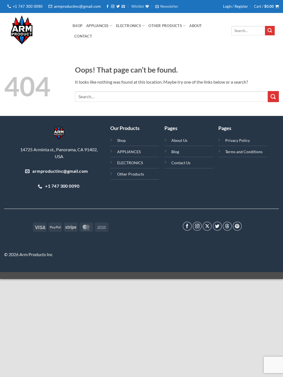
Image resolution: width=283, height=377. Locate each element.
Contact (83, 36)
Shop (121, 140)
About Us (179, 140)
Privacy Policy (237, 140)
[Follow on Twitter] (118, 7)
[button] (166, 6)
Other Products (165, 25)
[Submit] (269, 30)
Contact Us (180, 162)
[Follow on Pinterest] (237, 226)
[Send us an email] (123, 7)
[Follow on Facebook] (107, 7)
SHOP (77, 25)
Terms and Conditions (244, 151)
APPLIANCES (97, 25)
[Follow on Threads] (227, 226)
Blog (175, 151)
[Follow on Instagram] (112, 7)
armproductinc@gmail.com (77, 6)
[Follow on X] (207, 226)
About (195, 25)
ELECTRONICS (128, 25)
